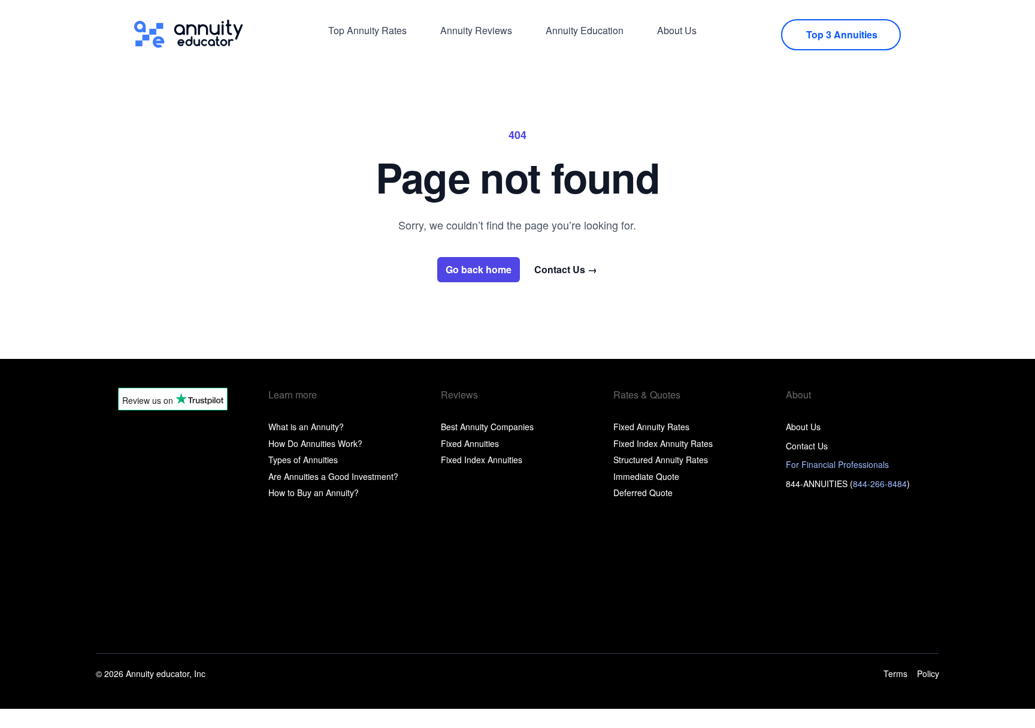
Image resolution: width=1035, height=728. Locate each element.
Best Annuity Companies (487, 427)
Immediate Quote (646, 476)
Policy (928, 673)
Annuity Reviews (476, 30)
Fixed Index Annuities (481, 460)
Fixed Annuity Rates (651, 427)
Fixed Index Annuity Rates (663, 443)
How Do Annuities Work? (315, 443)
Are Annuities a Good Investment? (333, 476)
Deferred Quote (643, 493)
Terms (895, 673)
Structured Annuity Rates (660, 460)
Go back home (479, 269)
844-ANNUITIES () (848, 484)
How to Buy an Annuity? (313, 493)
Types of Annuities (303, 460)
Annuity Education (585, 30)
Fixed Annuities (470, 443)
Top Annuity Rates (367, 30)
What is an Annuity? (306, 427)
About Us (677, 30)
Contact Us (565, 269)
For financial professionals (837, 464)
